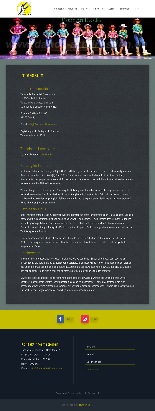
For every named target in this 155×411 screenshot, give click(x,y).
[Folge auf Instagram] (85, 319)
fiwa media (47, 154)
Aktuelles (72, 9)
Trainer (84, 9)
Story (137, 9)
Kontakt (91, 354)
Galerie (112, 9)
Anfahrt (91, 347)
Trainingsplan (98, 9)
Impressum (93, 369)
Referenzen (125, 9)
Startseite (59, 9)
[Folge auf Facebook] (60, 319)
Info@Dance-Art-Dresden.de (42, 124)
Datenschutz (94, 362)
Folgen (69, 319)
